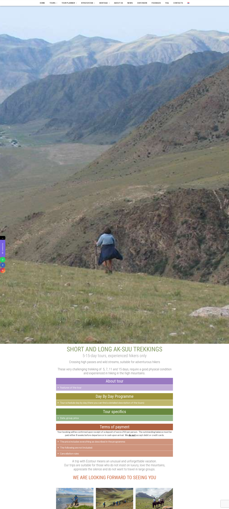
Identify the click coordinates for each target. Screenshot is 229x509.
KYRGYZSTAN (87, 3)
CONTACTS (178, 3)
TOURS (52, 3)
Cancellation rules (69, 453)
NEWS (130, 3)
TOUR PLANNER (68, 3)
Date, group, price (69, 418)
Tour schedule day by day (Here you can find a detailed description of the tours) (102, 402)
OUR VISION (142, 3)
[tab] (114, 388)
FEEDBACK (156, 3)
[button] (58, 499)
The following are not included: (76, 447)
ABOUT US (118, 3)
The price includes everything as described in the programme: (92, 441)
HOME (42, 3)
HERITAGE (103, 3)
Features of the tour (70, 387)
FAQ (167, 3)
